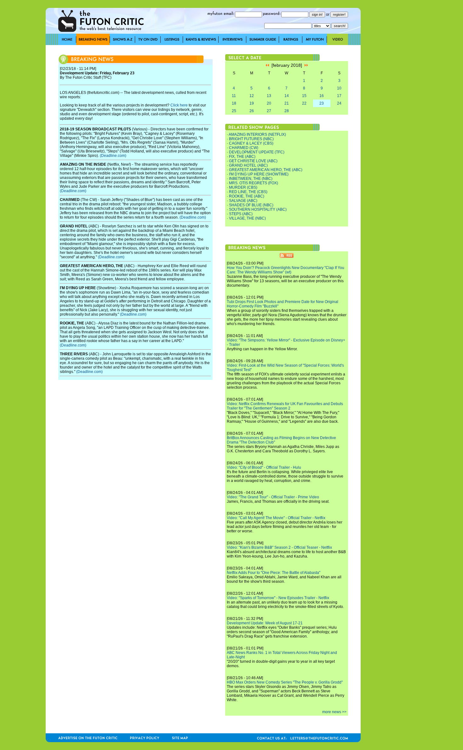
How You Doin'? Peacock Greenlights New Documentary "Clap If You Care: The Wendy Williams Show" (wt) (285, 270)
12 (251, 96)
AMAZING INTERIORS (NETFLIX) (257, 134)
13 (269, 96)
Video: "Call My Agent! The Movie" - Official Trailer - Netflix (276, 518)
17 (339, 96)
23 (321, 103)
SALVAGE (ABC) (243, 200)
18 (234, 103)
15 (304, 96)
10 (339, 88)
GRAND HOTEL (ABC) (248, 165)
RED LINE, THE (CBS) (248, 192)
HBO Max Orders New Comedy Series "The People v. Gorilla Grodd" (285, 682)
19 (251, 103)
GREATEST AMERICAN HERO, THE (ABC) (265, 170)
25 (234, 111)
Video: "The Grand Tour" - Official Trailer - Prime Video (273, 497)
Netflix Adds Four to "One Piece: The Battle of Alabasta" (273, 572)
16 (321, 96)
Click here (179, 105)
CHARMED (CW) (243, 148)
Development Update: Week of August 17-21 (265, 623)
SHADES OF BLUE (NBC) (251, 205)
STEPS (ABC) (241, 214)
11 (234, 96)
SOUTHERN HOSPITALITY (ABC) (258, 209)
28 (286, 111)
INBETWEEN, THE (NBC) (250, 178)
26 (251, 111)
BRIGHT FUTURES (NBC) (251, 139)
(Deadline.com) (113, 155)
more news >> (334, 712)
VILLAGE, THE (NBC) (247, 218)
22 (304, 103)
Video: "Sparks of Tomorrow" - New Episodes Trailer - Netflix (278, 598)
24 (339, 103)
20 (269, 103)
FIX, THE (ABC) (242, 156)
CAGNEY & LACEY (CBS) (251, 143)
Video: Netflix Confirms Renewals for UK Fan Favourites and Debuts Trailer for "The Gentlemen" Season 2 (285, 406)
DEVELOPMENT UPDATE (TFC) (256, 152)
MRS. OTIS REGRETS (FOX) (253, 183)
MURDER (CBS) (243, 187)
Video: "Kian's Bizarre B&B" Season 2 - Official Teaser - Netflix (279, 547)
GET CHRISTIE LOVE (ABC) (253, 161)
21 (286, 103)
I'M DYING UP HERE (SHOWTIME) (259, 174)
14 (286, 96)
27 (269, 111)
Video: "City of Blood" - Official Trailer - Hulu (264, 467)
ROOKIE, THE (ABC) (246, 196)
